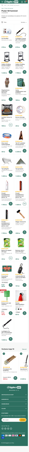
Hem (2, 8)
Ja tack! (23, 419)
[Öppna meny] (2, 1)
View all (24, 349)
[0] (25, 2)
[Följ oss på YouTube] (11, 429)
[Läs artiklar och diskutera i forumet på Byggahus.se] (2, 429)
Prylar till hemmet (9, 8)
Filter (5, 22)
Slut (11, 125)
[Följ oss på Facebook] (5, 429)
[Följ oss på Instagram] (8, 429)
